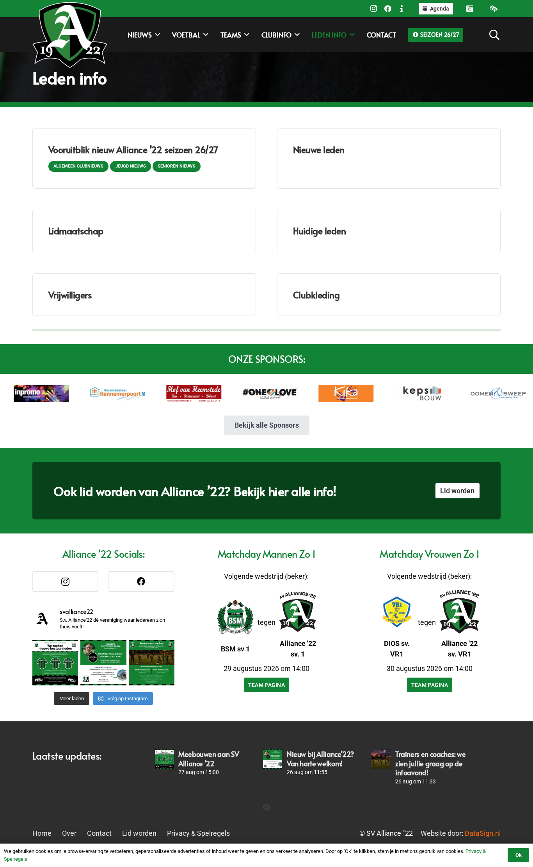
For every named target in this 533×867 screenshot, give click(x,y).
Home (42, 833)
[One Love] (253, 394)
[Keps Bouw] (405, 393)
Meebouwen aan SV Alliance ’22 (208, 758)
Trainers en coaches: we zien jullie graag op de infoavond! (430, 763)
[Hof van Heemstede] (176, 393)
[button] (494, 35)
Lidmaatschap (75, 230)
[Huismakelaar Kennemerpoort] (100, 393)
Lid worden (139, 833)
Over (69, 833)
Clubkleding (316, 294)
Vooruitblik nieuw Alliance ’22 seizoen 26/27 (133, 149)
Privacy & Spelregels (198, 833)
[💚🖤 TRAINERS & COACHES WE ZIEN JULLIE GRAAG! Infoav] (151, 662)
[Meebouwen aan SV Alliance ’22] (164, 758)
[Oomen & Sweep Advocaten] (481, 393)
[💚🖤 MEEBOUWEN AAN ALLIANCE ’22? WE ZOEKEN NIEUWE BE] (55, 662)
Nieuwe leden (319, 149)
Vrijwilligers (70, 294)
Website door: (461, 833)
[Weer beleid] (494, 9)
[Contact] (402, 9)
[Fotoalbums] (470, 9)
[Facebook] (388, 9)
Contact (99, 833)
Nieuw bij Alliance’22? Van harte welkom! (320, 758)
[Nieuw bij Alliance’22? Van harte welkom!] (272, 758)
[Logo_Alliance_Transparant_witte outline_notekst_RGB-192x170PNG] (69, 35)
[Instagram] (374, 9)
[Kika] (329, 393)
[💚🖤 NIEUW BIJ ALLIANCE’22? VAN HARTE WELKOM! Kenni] (103, 662)
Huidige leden (319, 230)
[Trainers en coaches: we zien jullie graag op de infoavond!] (380, 758)
